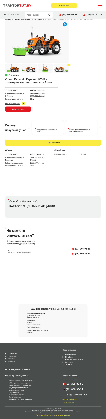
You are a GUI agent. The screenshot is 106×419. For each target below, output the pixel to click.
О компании (12, 354)
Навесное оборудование (22, 19)
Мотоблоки (69, 357)
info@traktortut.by (76, 394)
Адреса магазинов (70, 399)
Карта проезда (68, 402)
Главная (7, 19)
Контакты (11, 361)
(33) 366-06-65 (69, 14)
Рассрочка (12, 356)
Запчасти (68, 364)
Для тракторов (39, 19)
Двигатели (69, 362)
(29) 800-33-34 (94, 14)
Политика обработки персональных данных (53, 415)
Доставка (11, 359)
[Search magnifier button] (50, 15)
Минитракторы (70, 354)
